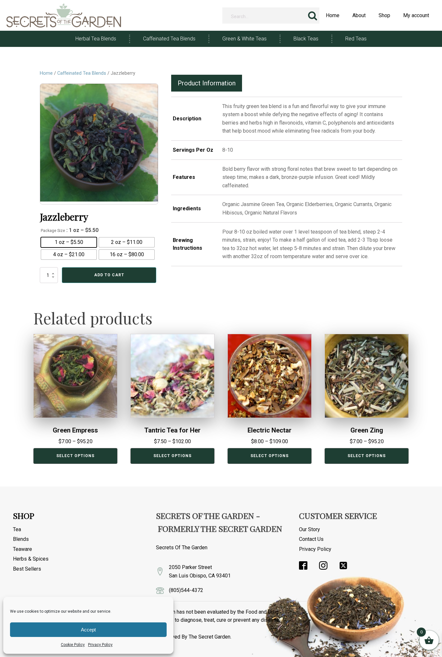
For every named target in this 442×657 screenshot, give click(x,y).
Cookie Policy (73, 644)
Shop (384, 15)
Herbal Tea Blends (95, 39)
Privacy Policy (100, 644)
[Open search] (312, 15)
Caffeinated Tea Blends (169, 39)
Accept (88, 629)
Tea (17, 529)
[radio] (68, 242)
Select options (75, 456)
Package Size (53, 230)
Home (332, 15)
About (359, 15)
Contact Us (311, 539)
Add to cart (109, 275)
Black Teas (305, 39)
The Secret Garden (209, 637)
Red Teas (356, 39)
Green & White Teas (244, 39)
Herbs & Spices (31, 559)
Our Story (309, 529)
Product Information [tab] (207, 83)
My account (416, 15)
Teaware (22, 549)
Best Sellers (27, 569)
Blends (21, 539)
